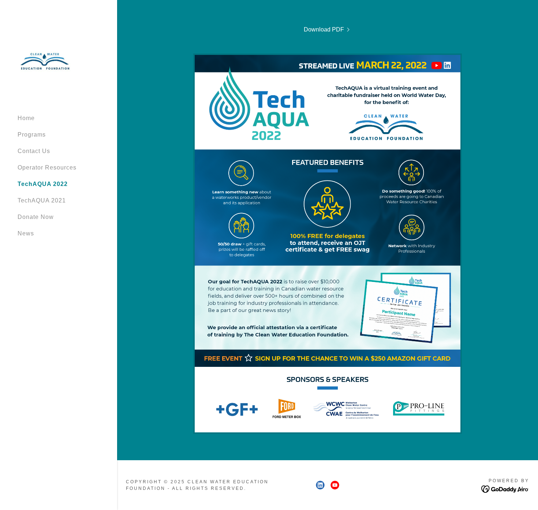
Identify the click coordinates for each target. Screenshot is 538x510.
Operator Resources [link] (47, 167)
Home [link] (26, 118)
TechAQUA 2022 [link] (43, 184)
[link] (45, 60)
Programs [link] (32, 134)
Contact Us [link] (34, 151)
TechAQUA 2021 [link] (42, 200)
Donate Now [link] (36, 217)
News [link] (26, 233)
